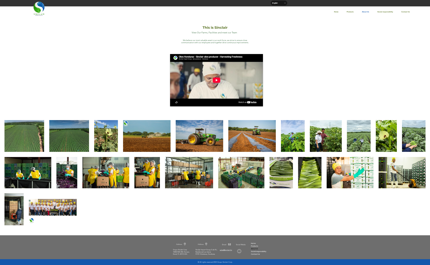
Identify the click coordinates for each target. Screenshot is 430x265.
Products (254, 246)
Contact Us (255, 254)
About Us (254, 249)
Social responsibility (258, 251)
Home (253, 243)
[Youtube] (239, 251)
